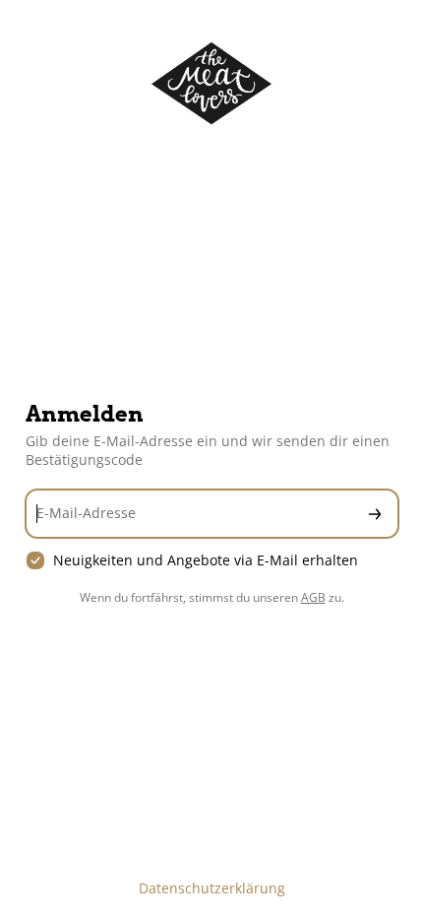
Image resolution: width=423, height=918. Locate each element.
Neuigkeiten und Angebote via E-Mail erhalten (205, 560)
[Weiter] (375, 513)
